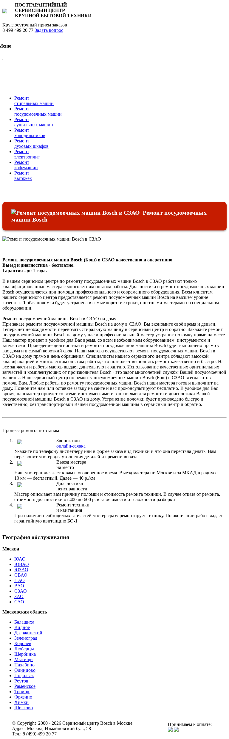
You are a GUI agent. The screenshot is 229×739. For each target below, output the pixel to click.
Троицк (22, 691)
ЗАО (19, 596)
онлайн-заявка (71, 445)
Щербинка (25, 654)
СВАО (20, 575)
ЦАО (19, 580)
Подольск (24, 675)
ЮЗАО (21, 569)
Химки (21, 702)
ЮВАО (21, 564)
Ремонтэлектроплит (27, 154)
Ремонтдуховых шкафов (31, 143)
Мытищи (23, 659)
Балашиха (24, 622)
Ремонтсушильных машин (33, 122)
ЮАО (20, 558)
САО (19, 601)
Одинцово (24, 670)
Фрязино (23, 696)
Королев (22, 643)
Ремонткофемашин (26, 165)
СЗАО (20, 591)
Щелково (23, 707)
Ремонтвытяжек (23, 175)
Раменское (24, 686)
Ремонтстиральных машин (34, 100)
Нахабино (24, 664)
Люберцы (24, 648)
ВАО (19, 585)
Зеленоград (25, 638)
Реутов (21, 680)
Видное (22, 627)
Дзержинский (28, 632)
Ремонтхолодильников (29, 133)
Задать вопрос (49, 30)
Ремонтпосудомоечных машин (38, 111)
